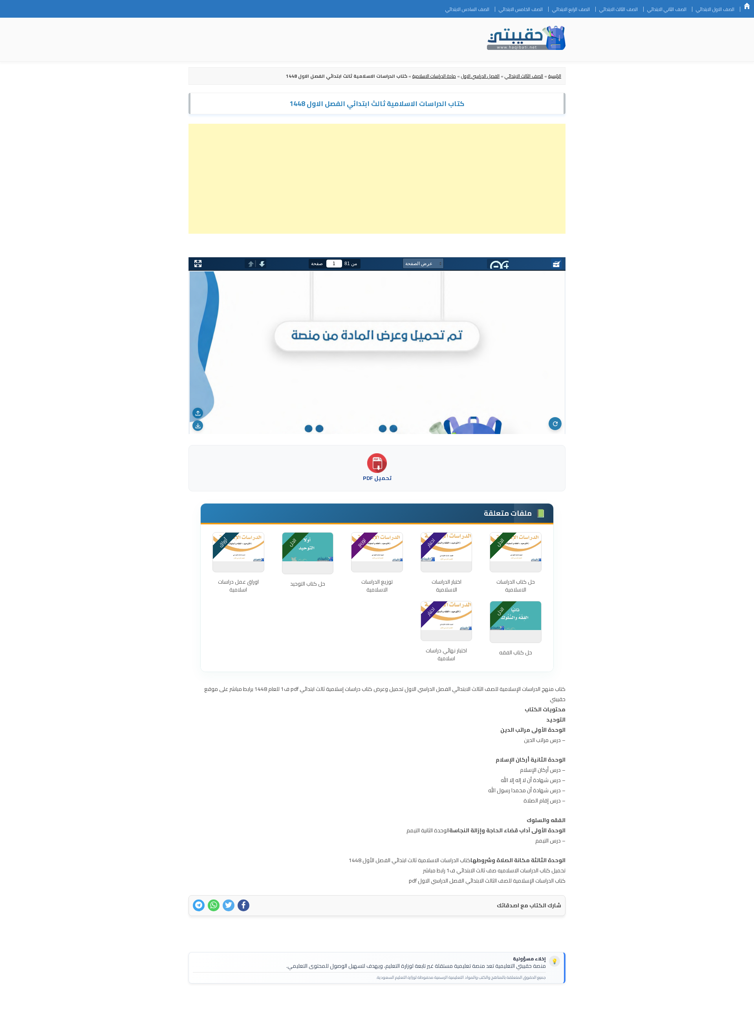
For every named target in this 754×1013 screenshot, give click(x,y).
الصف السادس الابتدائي (467, 9)
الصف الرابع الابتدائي (571, 9)
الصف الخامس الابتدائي (521, 9)
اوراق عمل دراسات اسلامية (238, 586)
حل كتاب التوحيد (307, 584)
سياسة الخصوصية (516, 1002)
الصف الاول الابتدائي (715, 9)
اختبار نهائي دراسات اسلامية (446, 654)
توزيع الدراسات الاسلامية (377, 586)
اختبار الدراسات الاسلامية (446, 586)
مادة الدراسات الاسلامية (434, 76)
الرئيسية (747, 6)
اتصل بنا (553, 1002)
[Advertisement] (377, 179)
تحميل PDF (377, 478)
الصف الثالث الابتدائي (618, 9)
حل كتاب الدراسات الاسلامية (515, 586)
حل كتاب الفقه (515, 652)
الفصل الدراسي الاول (480, 76)
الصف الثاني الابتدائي (666, 9)
